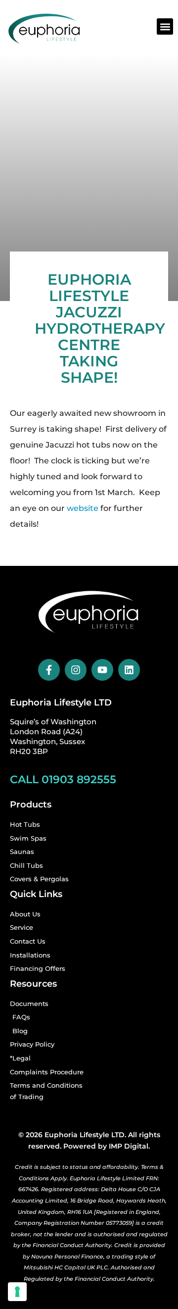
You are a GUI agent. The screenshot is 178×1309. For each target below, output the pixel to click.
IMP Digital (128, 1146)
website (82, 508)
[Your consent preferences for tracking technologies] (17, 1291)
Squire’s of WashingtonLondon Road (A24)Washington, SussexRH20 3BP (53, 736)
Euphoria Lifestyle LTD (61, 702)
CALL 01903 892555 (63, 779)
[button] (165, 26)
